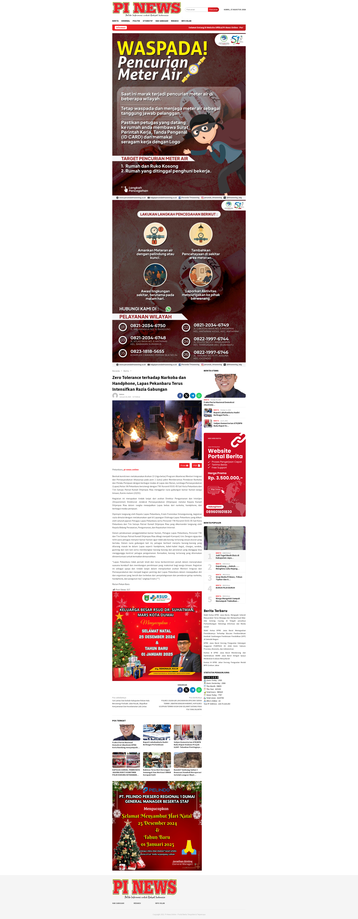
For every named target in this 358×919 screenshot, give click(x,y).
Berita (206, 400)
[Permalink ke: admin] (115, 395)
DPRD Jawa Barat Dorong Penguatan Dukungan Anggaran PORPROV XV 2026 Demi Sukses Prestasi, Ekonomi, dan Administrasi (225, 646)
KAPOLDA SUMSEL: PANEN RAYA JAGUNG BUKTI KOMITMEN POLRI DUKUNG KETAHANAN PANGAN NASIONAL (126, 772)
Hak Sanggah (118, 903)
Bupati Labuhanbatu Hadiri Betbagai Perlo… (227, 413)
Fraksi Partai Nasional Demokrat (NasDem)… (219, 403)
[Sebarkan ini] (180, 395)
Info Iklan (160, 903)
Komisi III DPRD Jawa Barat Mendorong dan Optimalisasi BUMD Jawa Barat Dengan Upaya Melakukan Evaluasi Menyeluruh (225, 656)
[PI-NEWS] (147, 9)
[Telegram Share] (193, 395)
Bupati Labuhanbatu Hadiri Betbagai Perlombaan (155, 743)
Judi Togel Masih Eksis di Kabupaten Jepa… (227, 556)
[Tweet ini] (186, 395)
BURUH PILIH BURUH (225, 587)
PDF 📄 (196, 465)
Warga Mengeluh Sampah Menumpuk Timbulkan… (228, 599)
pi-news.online (131, 469)
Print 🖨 (184, 465)
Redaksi (137, 903)
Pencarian (213, 9)
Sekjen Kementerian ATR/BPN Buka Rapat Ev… (228, 424)
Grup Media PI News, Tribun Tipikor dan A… (229, 578)
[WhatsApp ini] (199, 395)
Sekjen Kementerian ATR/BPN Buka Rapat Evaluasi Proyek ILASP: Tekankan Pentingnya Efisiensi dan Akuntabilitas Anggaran (187, 744)
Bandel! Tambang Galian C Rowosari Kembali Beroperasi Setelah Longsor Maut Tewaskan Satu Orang (187, 772)
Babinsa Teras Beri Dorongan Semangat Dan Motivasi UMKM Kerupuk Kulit (157, 772)
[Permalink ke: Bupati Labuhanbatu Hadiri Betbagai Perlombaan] (157, 732)
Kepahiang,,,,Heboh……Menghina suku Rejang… (227, 567)
